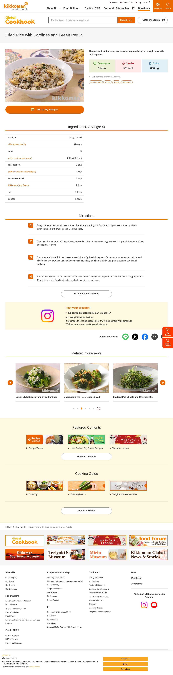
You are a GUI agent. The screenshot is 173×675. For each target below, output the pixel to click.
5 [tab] (89, 408)
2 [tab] (77, 408)
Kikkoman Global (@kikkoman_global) (87, 313)
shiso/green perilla (17, 144)
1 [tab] (73, 408)
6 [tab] (93, 408)
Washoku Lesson (120, 448)
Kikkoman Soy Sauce (18, 185)
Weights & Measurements (124, 494)
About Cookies (34, 667)
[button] (6, 655)
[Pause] (98, 408)
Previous (10, 382)
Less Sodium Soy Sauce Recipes (87, 448)
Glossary (33, 494)
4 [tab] (85, 408)
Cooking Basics (78, 494)
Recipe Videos (36, 448)
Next (162, 382)
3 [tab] (81, 408)
